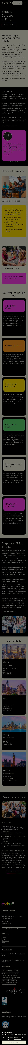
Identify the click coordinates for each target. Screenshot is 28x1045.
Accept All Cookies (14, 1042)
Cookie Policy (17, 1039)
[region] (14, 1036)
